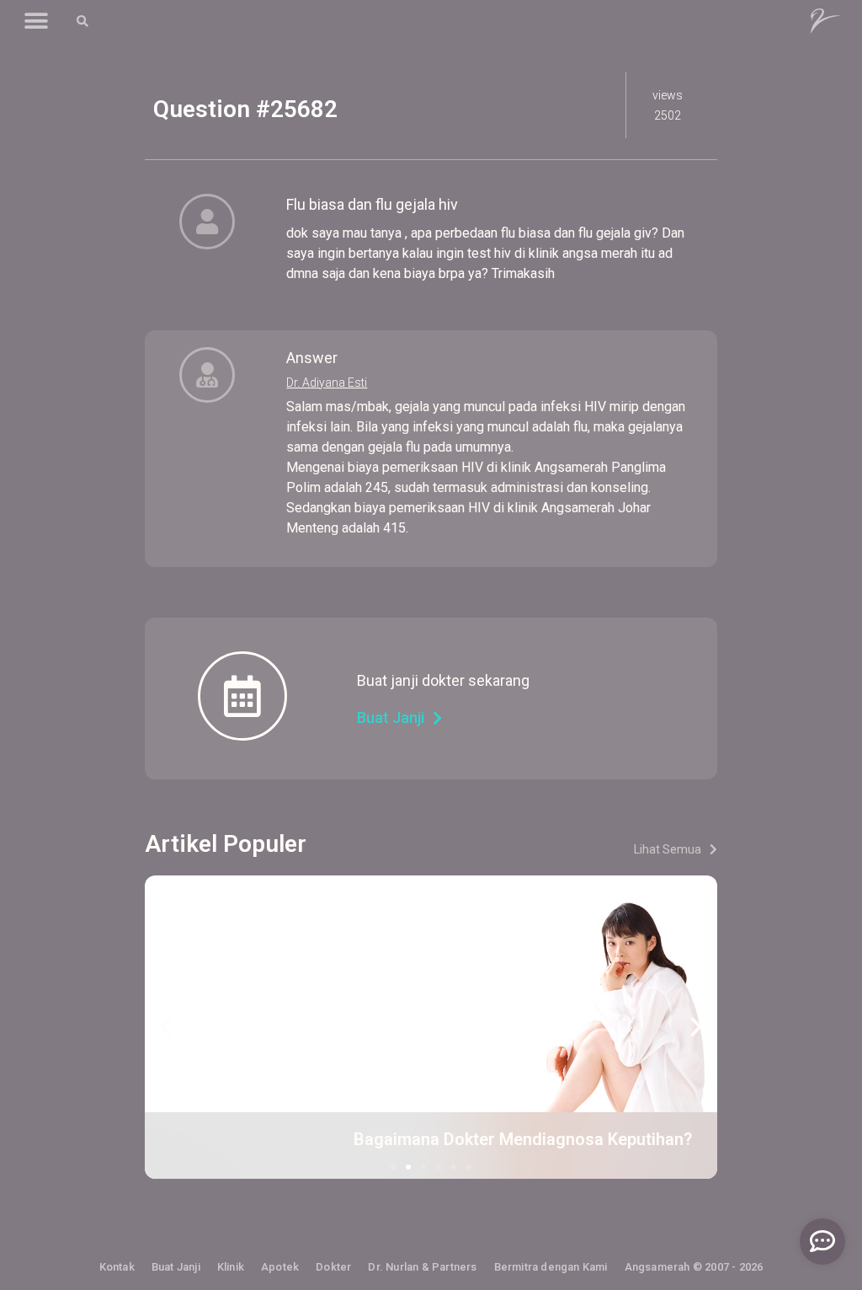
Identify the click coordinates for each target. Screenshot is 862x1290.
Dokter (333, 1267)
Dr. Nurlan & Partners (422, 1267)
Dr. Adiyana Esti (326, 382)
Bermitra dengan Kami (551, 1267)
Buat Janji (176, 1267)
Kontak (117, 1267)
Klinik (230, 1267)
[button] (36, 21)
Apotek (280, 1267)
